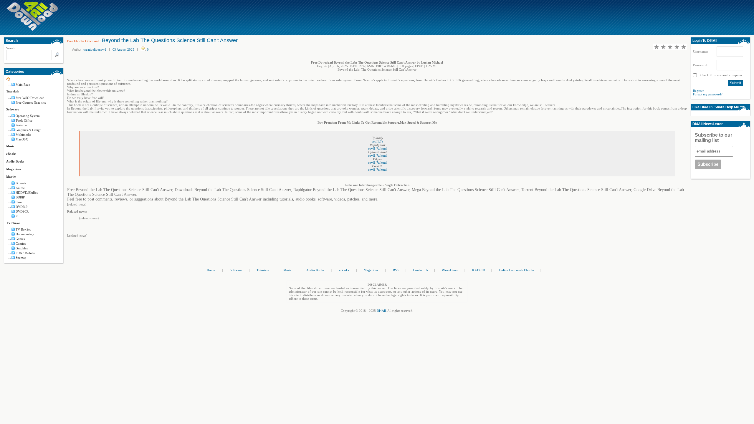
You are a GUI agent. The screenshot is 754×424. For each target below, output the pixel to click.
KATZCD (478, 270)
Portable (21, 125)
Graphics (22, 248)
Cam (19, 202)
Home (211, 270)
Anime (20, 188)
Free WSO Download (30, 98)
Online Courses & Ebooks (516, 270)
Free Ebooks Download (83, 41)
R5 (17, 216)
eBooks (11, 153)
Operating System (28, 115)
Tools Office (24, 120)
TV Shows (13, 223)
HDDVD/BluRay (27, 192)
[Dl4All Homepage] (32, 30)
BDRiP (20, 197)
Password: (700, 65)
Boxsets (21, 183)
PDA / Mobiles (25, 253)
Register (698, 90)
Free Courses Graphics (31, 102)
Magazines (13, 169)
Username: (700, 51)
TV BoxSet (23, 229)
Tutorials (12, 91)
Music (10, 146)
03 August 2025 (123, 49)
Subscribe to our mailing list (713, 137)
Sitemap (21, 257)
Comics (21, 243)
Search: (11, 48)
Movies (11, 176)
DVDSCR (22, 211)
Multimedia (23, 134)
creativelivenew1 (94, 49)
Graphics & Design (29, 130)
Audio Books (15, 161)
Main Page (23, 84)
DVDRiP (21, 206)
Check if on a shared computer (721, 75)
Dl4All (381, 310)
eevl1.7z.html (377, 148)
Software (12, 109)
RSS (396, 270)
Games (20, 239)
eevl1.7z (377, 141)
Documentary (25, 234)
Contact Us (420, 270)
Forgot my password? (707, 94)
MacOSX (22, 139)
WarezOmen (450, 270)
